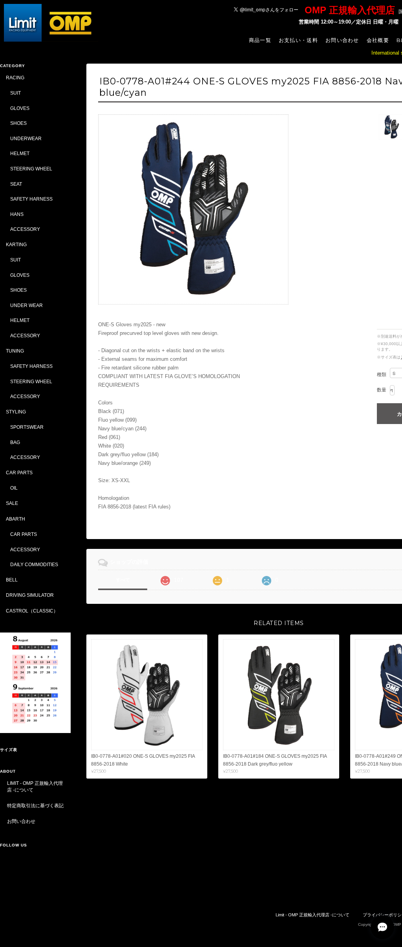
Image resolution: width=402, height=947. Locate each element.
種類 (381, 374)
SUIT (15, 92)
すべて (123, 580)
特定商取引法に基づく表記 (35, 805)
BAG (15, 442)
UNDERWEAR (26, 138)
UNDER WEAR (26, 305)
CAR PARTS (19, 472)
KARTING (16, 244)
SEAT (16, 183)
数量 (381, 390)
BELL (12, 579)
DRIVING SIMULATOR (30, 595)
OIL (14, 487)
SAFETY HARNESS (31, 198)
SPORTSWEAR (27, 427)
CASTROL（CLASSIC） (32, 610)
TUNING (15, 350)
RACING (15, 77)
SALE (12, 503)
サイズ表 (8, 750)
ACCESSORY (25, 229)
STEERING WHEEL (31, 168)
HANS (17, 214)
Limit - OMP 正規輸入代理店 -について (35, 787)
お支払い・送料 (298, 40)
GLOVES (19, 108)
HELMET (19, 153)
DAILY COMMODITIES (34, 564)
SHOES (18, 123)
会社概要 (378, 40)
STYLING (16, 411)
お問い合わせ (342, 40)
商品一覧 (260, 40)
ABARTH (15, 518)
